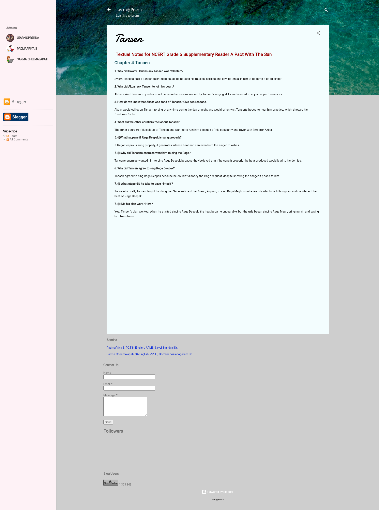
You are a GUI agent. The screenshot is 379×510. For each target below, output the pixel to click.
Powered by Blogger (220, 492)
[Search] (326, 11)
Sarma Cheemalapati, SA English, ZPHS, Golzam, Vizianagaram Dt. (149, 354)
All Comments (18, 139)
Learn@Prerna (129, 9)
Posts (13, 136)
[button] (318, 34)
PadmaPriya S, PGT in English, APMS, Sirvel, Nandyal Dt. (142, 347)
